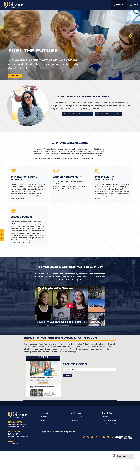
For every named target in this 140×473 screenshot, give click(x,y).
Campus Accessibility (109, 420)
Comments (43, 420)
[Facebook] (2, 231)
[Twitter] (2, 235)
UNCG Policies (76, 413)
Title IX (42, 424)
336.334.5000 (13, 444)
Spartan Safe (44, 413)
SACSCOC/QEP (76, 417)
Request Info (15, 75)
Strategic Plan (107, 413)
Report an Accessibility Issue (111, 424)
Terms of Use (75, 424)
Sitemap (105, 417)
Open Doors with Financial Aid (108, 114)
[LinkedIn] (2, 239)
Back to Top (126, 403)
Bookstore (74, 420)
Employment (44, 417)
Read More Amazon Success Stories (77, 114)
